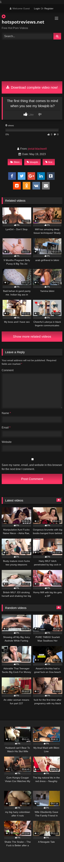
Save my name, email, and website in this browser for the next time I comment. (32, 467)
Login (37, 8)
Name (6, 413)
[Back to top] (53, 852)
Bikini (16, 162)
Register (48, 8)
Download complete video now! (34, 87)
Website (7, 441)
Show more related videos (32, 336)
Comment (7, 370)
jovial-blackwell (37, 148)
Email (6, 427)
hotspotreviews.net (22, 22)
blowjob (34, 162)
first (50, 162)
